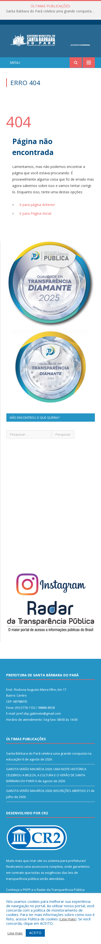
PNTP (27, 889)
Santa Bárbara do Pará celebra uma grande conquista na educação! (51, 11)
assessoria (40, 866)
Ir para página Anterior (37, 204)
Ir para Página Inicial (35, 213)
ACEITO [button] (35, 932)
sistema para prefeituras (66, 860)
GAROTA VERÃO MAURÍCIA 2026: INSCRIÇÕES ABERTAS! (46, 790)
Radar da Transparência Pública (61, 889)
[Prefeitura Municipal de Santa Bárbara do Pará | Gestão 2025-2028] (50, 39)
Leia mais (67, 919)
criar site (36, 860)
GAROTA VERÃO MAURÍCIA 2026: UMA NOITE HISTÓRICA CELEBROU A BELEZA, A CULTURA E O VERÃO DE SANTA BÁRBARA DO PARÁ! (46, 775)
